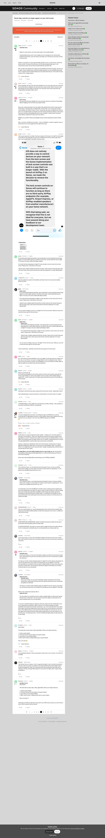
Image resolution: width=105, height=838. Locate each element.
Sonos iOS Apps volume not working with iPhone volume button (78, 37)
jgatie (19, 289)
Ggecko (20, 651)
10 (47, 41)
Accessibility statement (61, 721)
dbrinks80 (20, 465)
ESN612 (20, 433)
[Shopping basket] (99, 3)
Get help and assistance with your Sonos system (30, 13)
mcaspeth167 (21, 277)
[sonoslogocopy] (52, 3)
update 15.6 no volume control (75, 28)
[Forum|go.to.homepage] (24, 8)
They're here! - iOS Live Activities (76, 20)
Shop (5, 3)
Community (15, 13)
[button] (80, 8)
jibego (19, 256)
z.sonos (20, 97)
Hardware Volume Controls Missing (76, 33)
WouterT (20, 370)
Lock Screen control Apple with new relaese (79, 58)
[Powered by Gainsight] (52, 718)
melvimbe (20, 477)
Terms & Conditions (42, 721)
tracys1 (20, 134)
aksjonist (20, 551)
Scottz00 (20, 401)
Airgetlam (20, 662)
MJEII (19, 356)
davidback (20, 625)
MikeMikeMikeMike (22, 507)
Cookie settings (51, 721)
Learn (9, 3)
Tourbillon (20, 412)
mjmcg (19, 45)
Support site (61, 8)
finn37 (19, 83)
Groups (55, 8)
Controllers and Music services (75, 26)
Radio (19, 3)
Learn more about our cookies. (77, 828)
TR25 (19, 520)
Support (14, 3)
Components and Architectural (49, 13)
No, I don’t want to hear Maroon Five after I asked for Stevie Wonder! (78, 43)
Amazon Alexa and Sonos (74, 46)
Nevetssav (20, 681)
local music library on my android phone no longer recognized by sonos (79, 49)
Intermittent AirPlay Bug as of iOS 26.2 (77, 54)
